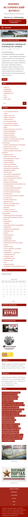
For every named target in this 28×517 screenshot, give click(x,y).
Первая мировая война (8, 432)
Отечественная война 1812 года (10, 430)
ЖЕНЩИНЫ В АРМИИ (9, 170)
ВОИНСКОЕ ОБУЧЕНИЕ (10, 156)
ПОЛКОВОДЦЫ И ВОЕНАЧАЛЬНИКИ (13, 242)
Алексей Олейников (15, 411)
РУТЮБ (14, 498)
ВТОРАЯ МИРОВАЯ (9, 160)
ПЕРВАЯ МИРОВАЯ (9, 235)
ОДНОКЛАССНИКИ (14, 488)
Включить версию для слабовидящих (15, 21)
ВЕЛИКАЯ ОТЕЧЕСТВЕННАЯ (11, 125)
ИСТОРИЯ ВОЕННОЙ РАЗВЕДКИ (12, 192)
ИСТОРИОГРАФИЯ (15, 49)
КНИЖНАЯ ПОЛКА (8, 201)
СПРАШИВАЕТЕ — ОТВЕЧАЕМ (12, 252)
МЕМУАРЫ (6, 207)
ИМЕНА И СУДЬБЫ (9, 180)
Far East (16, 396)
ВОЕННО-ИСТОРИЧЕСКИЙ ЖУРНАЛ (14, 7)
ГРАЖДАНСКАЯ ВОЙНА (10, 164)
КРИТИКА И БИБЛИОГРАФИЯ (11, 203)
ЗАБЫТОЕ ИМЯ (8, 172)
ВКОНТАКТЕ (14, 492)
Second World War (7, 409)
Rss (14, 504)
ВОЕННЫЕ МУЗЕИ (8, 154)
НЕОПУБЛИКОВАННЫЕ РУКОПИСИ (13, 217)
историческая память (16, 438)
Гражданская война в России (10, 426)
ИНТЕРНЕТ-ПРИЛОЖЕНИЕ (10, 182)
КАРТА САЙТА (7, 99)
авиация (20, 436)
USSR (15, 409)
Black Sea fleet (6, 394)
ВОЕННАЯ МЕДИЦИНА (10, 131)
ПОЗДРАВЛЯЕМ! (8, 239)
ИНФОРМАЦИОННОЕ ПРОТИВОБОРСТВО (15, 184)
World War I (20, 409)
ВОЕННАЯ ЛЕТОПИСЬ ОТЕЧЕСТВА (13, 129)
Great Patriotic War (7, 400)
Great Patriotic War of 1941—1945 (10, 403)
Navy (21, 403)
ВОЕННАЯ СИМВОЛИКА (10, 137)
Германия (16, 424)
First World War (6, 398)
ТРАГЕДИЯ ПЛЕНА (8, 256)
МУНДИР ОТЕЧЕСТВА (9, 209)
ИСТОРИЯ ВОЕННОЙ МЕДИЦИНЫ (13, 188)
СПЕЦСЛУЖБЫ (7, 250)
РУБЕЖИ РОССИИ (8, 246)
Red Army (16, 405)
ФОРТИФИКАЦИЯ (8, 260)
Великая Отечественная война (10, 413)
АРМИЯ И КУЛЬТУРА (9, 115)
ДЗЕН (14, 501)
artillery (11, 392)
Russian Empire (15, 407)
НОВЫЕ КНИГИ (8, 221)
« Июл (13, 301)
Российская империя (8, 434)
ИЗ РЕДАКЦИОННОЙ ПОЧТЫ (11, 176)
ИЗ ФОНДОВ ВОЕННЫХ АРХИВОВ (13, 178)
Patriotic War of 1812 (7, 405)
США (3, 436)
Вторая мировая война (8, 422)
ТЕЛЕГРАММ (14, 495)
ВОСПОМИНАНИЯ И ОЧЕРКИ (11, 158)
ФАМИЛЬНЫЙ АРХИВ (9, 258)
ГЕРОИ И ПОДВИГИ (9, 162)
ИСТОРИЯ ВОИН (8, 193)
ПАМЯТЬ (6, 233)
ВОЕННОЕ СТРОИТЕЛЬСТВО (11, 148)
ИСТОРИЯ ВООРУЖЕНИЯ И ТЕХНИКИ (14, 195)
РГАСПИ (6, 244)
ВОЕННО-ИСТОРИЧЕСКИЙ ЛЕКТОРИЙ (14, 139)
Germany (14, 398)
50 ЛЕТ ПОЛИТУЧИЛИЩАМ (11, 111)
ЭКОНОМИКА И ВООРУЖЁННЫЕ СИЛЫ (14, 266)
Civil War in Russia (7, 396)
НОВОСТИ (6, 87)
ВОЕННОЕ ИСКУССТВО (10, 146)
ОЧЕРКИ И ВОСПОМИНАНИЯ (11, 229)
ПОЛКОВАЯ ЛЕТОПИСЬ (10, 240)
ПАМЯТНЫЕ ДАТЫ (8, 93)
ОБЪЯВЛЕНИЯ (7, 89)
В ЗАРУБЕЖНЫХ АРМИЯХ (10, 123)
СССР (21, 434)
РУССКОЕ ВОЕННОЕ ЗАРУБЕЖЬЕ (12, 248)
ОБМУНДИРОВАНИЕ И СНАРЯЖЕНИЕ (13, 225)
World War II (5, 411)
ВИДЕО (5, 97)
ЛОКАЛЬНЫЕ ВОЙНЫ (9, 205)
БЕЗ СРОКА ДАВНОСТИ (10, 121)
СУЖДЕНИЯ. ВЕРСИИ (9, 254)
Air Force (4, 392)
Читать (4, 79)
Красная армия (16, 428)
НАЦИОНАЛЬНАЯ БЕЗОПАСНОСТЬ (13, 215)
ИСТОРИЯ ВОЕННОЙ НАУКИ (11, 190)
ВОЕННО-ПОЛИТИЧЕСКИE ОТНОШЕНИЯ (14, 144)
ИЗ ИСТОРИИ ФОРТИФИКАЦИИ (12, 174)
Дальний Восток (6, 428)
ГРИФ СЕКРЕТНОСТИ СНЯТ (11, 166)
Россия (17, 434)
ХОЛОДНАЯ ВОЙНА (9, 264)
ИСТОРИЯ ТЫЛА (8, 197)
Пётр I (17, 432)
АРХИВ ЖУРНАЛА (8, 119)
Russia (22, 405)
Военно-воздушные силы (9, 419)
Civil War (14, 394)
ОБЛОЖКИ (6, 223)
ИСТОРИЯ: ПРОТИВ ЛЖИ (10, 199)
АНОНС (6, 113)
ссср (13, 440)
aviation (17, 392)
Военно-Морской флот (8, 417)
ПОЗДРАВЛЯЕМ (7, 91)
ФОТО (5, 95)
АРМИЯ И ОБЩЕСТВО (9, 117)
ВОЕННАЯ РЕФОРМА (9, 135)
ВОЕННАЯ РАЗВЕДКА (9, 133)
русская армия (6, 440)
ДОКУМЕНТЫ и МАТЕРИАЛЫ (11, 168)
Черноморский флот (11, 436)
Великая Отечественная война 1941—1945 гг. (13, 415)
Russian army (5, 407)
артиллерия (5, 438)
